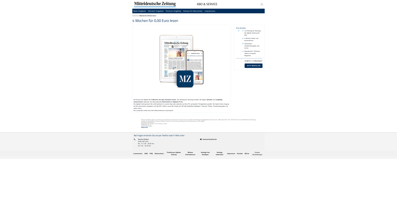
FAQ (151, 153)
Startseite (135, 16)
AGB (146, 153)
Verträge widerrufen (219, 153)
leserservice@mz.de (210, 139)
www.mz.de (144, 127)
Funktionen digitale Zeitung (174, 153)
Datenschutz (159, 153)
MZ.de (247, 153)
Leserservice (137, 153)
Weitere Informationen (190, 153)
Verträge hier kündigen (205, 153)
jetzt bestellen (253, 65)
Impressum (231, 153)
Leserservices (210, 11)
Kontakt (240, 153)
